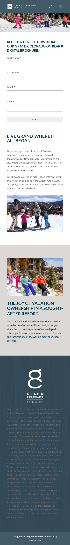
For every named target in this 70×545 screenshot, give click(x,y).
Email (11, 87)
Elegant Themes (34, 536)
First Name (14, 57)
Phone (10, 101)
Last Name (14, 72)
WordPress (35, 540)
